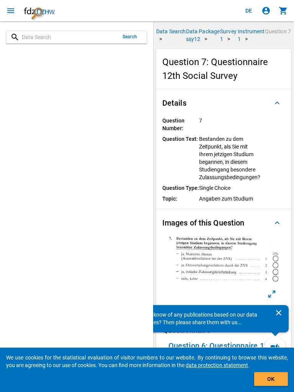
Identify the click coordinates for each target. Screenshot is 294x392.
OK (270, 379)
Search (129, 36)
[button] (223, 103)
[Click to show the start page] (39, 10)
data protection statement (217, 365)
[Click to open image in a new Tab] (271, 294)
